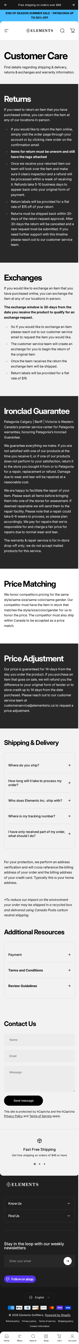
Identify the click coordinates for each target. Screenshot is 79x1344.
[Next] (73, 5)
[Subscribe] (65, 1281)
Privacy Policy (27, 1131)
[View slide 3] (43, 1184)
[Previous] (5, 5)
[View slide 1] (33, 1184)
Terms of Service (54, 1131)
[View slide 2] (38, 1184)
